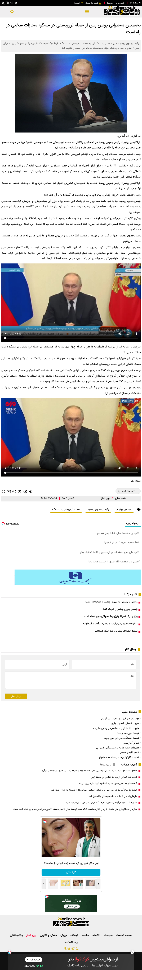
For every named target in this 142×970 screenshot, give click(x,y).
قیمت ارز (76, 3)
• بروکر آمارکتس (132, 743)
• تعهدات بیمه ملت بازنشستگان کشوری (118, 748)
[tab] (130, 764)
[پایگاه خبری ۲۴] (122, 15)
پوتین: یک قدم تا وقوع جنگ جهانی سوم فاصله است (110, 616)
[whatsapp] (14, 491)
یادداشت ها (71, 942)
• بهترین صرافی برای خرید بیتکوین (121, 718)
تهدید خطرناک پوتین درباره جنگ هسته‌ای (116, 631)
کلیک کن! (71, 872)
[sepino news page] (78, 584)
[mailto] (9, 491)
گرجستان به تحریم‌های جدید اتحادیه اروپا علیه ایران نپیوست (106, 784)
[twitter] (20, 491)
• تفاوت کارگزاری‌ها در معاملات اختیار (120, 757)
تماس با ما (120, 3)
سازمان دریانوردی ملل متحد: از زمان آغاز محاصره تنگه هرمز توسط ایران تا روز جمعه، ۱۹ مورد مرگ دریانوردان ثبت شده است (75, 809)
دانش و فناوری (49, 935)
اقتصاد (96, 935)
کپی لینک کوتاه (128, 491)
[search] (12, 11)
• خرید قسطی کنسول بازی (126, 723)
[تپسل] (9, 952)
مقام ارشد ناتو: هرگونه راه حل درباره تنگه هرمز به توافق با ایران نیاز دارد (101, 803)
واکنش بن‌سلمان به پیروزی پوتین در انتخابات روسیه (111, 602)
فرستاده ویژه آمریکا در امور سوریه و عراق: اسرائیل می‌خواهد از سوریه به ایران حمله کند (94, 790)
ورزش (64, 935)
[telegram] (31, 491)
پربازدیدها (106, 764)
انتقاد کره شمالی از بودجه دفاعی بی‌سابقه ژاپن (114, 777)
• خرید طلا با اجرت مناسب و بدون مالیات (117, 728)
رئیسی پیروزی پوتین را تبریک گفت (120, 609)
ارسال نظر (16, 696)
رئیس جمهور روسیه (98, 509)
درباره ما (110, 3)
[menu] (87, 11)
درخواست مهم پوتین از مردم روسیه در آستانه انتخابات (110, 624)
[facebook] (25, 491)
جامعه (86, 935)
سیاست (108, 935)
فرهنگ (74, 935)
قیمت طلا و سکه (92, 3)
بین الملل (105, 498)
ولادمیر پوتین (124, 509)
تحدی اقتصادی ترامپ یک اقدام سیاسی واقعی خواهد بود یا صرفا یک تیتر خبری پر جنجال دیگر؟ (89, 771)
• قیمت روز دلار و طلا (129, 733)
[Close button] (132, 952)
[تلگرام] (12, 3)
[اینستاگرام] (7, 3)
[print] (3, 491)
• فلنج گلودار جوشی (130, 752)
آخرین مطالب (129, 764)
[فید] (16, 3)
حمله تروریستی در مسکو (66, 509)
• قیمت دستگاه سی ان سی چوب (122, 738)
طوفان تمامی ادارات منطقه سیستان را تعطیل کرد (113, 796)
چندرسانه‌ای (16, 935)
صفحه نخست (124, 935)
